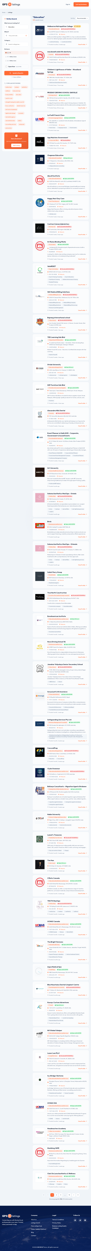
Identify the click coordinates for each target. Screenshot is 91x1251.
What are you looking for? (12, 23)
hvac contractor (10, 105)
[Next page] (73, 1195)
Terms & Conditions (58, 1219)
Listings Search (35, 1223)
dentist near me (21, 105)
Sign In (68, 4)
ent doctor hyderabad (11, 109)
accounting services (11, 124)
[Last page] (78, 1195)
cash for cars (9, 98)
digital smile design (10, 113)
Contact (33, 1235)
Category (7, 40)
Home (3, 12)
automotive (9, 128)
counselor (20, 113)
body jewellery (9, 94)
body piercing (16, 91)
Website (63, 34)
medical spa (9, 87)
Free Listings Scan (36, 1226)
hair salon (18, 94)
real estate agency (10, 117)
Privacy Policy (56, 1223)
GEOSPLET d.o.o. (42, 1247)
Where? (6, 32)
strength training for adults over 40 (15, 102)
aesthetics (24, 87)
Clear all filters (17, 77)
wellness (8, 91)
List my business (81, 4)
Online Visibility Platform (38, 1229)
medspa (17, 87)
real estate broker (10, 120)
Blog (32, 1232)
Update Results (18, 73)
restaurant (21, 124)
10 (69, 1195)
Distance (7, 49)
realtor (19, 120)
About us (34, 1219)
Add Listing (16, 145)
